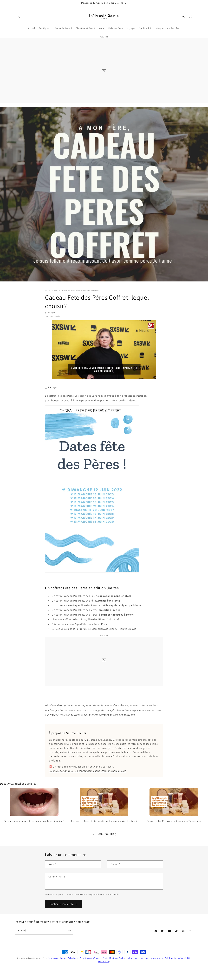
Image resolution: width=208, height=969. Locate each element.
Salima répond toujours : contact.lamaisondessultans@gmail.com (87, 771)
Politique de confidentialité (177, 958)
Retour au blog (106, 834)
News (55, 290)
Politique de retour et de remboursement (145, 958)
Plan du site (103, 961)
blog (87, 922)
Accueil (48, 290)
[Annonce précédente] (15, 3)
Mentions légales (117, 958)
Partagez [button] (52, 387)
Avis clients (73, 958)
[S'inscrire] (69, 930)
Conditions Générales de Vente (94, 958)
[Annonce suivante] (192, 3)
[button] (18, 16)
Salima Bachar (54, 316)
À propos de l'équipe (57, 958)
